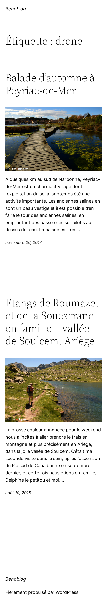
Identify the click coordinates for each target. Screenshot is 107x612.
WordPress (67, 592)
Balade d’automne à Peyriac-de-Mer (50, 84)
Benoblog (15, 8)
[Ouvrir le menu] (99, 9)
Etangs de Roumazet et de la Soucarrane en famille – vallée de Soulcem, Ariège (52, 322)
